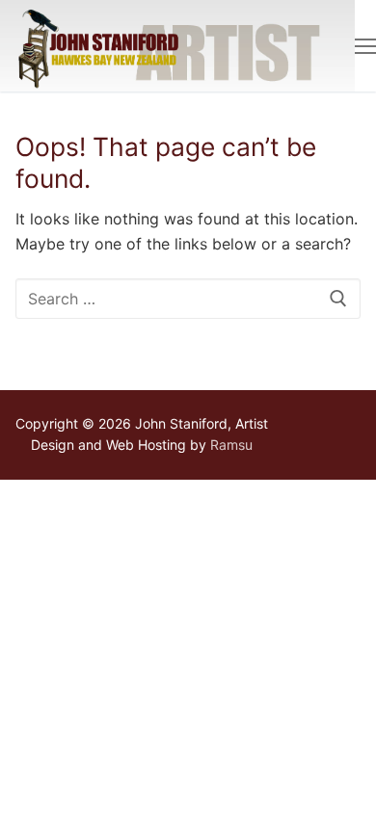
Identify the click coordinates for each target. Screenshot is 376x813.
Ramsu (231, 444)
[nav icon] (365, 46)
